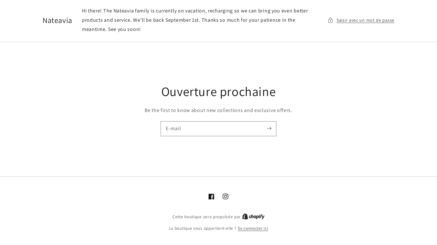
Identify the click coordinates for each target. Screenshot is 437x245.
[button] (361, 20)
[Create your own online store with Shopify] (253, 216)
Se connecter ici (253, 228)
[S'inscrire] (269, 129)
